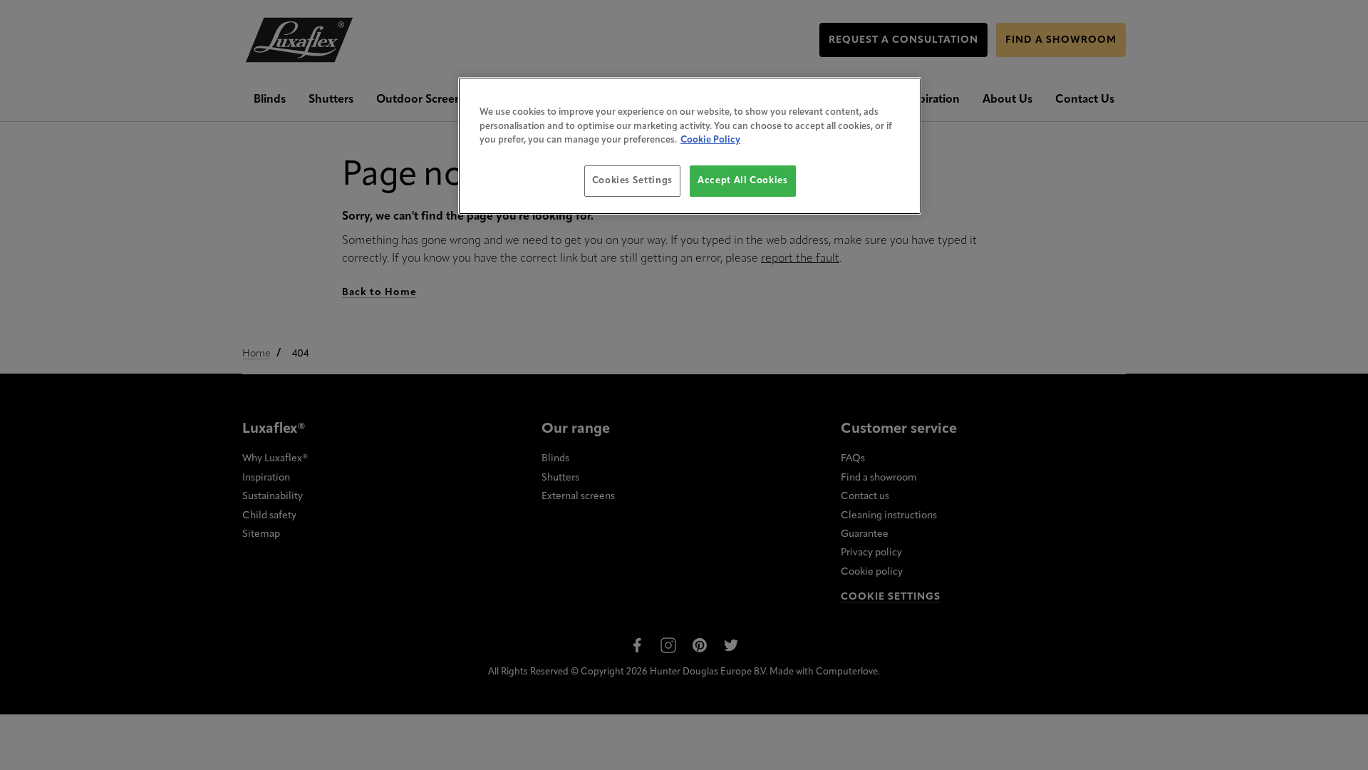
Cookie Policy (710, 140)
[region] (689, 146)
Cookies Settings (632, 180)
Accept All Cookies (743, 180)
